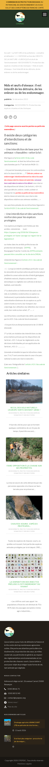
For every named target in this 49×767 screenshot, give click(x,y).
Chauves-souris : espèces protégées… (24, 525)
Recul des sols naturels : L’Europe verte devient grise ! (24, 409)
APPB (27, 247)
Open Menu (44, 14)
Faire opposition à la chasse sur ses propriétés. (24, 467)
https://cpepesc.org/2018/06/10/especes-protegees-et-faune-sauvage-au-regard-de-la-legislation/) (23, 235)
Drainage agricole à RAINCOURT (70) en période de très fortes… (27, 723)
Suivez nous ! (13, 702)
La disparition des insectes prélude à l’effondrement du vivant (24, 584)
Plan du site (12, 706)
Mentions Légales (24, 763)
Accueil (7, 53)
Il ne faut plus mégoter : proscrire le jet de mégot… (28, 739)
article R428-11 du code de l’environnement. (22, 208)
